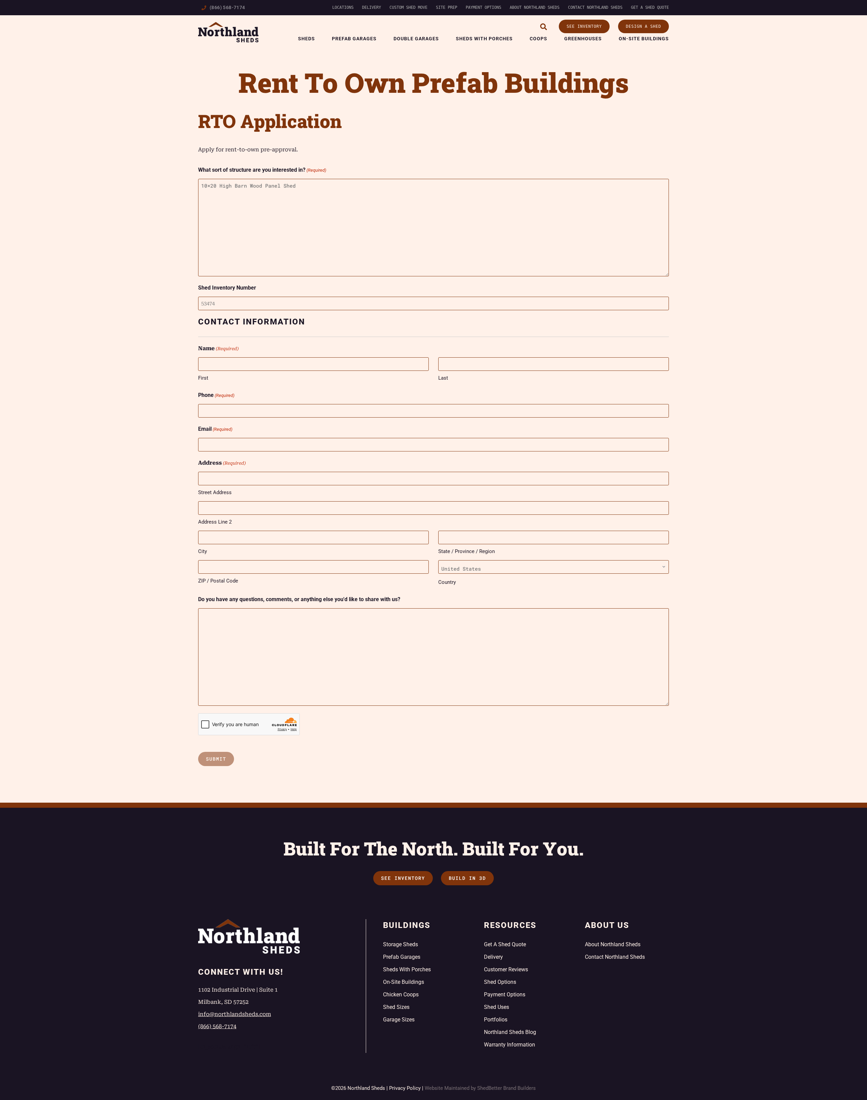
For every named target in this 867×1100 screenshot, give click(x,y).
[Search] (543, 26)
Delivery (371, 7)
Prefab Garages (354, 38)
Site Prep (446, 7)
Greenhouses (583, 38)
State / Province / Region (466, 551)
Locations (343, 7)
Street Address (215, 492)
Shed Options (500, 982)
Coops (538, 38)
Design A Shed (643, 26)
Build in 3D (467, 878)
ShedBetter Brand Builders (506, 1088)
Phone (216, 395)
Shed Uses (496, 1007)
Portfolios (495, 1019)
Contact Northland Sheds (595, 7)
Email (215, 429)
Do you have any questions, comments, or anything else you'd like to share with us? (299, 599)
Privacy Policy (405, 1088)
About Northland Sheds (534, 7)
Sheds (306, 38)
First (203, 378)
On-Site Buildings (644, 38)
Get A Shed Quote (650, 7)
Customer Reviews (506, 969)
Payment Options (483, 7)
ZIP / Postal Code (218, 581)
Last (443, 378)
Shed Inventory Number (227, 287)
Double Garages (416, 38)
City (202, 551)
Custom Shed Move (408, 7)
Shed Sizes (396, 1007)
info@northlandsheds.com (234, 1014)
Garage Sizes (399, 1019)
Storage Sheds (400, 944)
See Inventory (584, 26)
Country (447, 582)
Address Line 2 (215, 522)
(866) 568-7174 (227, 7)
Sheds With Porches (484, 38)
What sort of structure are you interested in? (262, 170)
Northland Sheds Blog (510, 1032)
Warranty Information (509, 1044)
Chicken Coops (401, 994)
